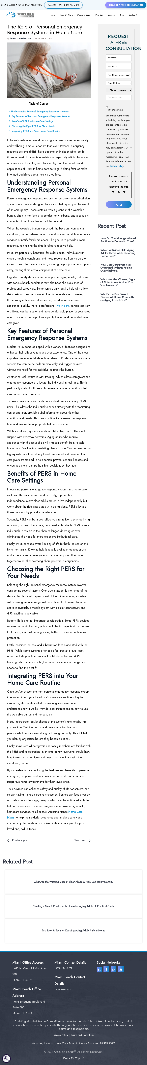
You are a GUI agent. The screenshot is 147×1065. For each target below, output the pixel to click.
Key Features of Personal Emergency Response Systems (39, 116)
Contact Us (133, 14)
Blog (122, 14)
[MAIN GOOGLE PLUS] (100, 970)
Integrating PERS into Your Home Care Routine (34, 131)
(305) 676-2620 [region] (63, 989)
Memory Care (83, 14)
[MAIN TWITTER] (114, 970)
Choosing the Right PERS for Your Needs (32, 126)
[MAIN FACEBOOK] (107, 970)
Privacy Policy (116, 166)
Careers (111, 14)
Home (52, 14)
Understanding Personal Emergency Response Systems (39, 111)
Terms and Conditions (82, 1035)
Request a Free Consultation (126, 5)
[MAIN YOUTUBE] (121, 970)
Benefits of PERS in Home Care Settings (31, 121)
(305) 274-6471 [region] (63, 968)
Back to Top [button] (72, 1058)
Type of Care (66, 14)
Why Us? (99, 14)
